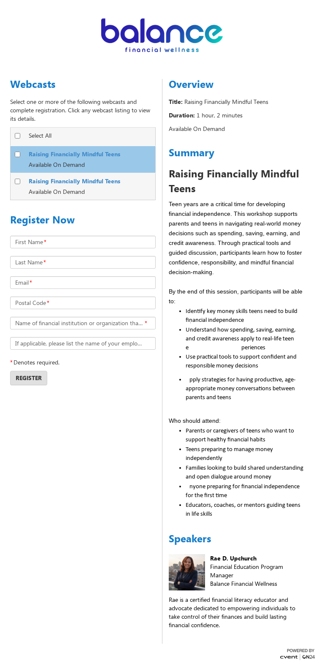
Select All (40, 135)
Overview (191, 84)
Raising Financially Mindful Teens (74, 154)
